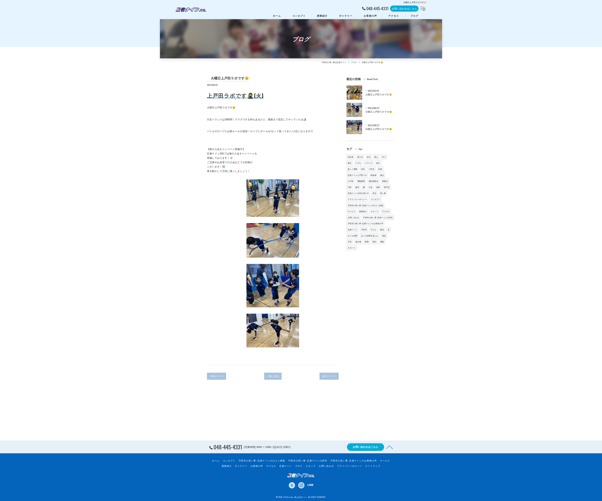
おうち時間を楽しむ (369, 235)
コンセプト (375, 199)
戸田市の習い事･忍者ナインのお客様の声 (365, 223)
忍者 (380, 169)
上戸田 (351, 181)
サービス (351, 211)
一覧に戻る (273, 376)
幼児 (363, 169)
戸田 (349, 187)
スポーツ (351, 247)
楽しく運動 (352, 169)
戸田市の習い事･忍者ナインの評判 (378, 217)
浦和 (378, 187)
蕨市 (357, 187)
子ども (373, 229)
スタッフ (374, 211)
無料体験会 (373, 181)
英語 (384, 235)
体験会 (385, 181)
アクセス (386, 211)
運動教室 (361, 181)
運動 (382, 241)
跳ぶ (376, 156)
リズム (358, 162)
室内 (374, 241)
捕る (382, 175)
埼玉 (374, 193)
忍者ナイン (352, 229)
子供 (349, 241)
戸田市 (364, 229)
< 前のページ (216, 376)
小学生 (372, 169)
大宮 (370, 187)
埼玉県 (351, 156)
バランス (368, 162)
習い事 (383, 193)
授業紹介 (363, 211)
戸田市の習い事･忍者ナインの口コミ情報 (365, 205)
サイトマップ (372, 465)
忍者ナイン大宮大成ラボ (358, 193)
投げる (360, 156)
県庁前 (387, 187)
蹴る (349, 162)
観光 (382, 229)
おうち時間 (352, 235)
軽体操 (373, 175)
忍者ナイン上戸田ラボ (357, 175)
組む (378, 162)
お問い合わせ (353, 217)
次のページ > (329, 376)
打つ (384, 156)
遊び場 (358, 241)
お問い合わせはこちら (404, 8)
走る (369, 156)
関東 (367, 241)
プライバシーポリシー (357, 199)
